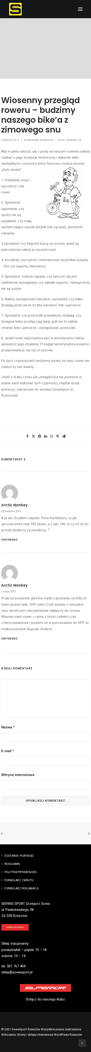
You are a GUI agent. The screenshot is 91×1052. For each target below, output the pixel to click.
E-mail (7, 751)
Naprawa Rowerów (40, 140)
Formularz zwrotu (19, 880)
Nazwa (8, 727)
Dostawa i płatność (19, 855)
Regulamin (12, 864)
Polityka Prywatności (20, 872)
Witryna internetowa (17, 775)
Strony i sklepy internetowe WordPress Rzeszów (49, 1034)
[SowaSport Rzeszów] (15, 9)
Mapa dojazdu (15, 927)
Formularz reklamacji (21, 888)
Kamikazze (74, 140)
